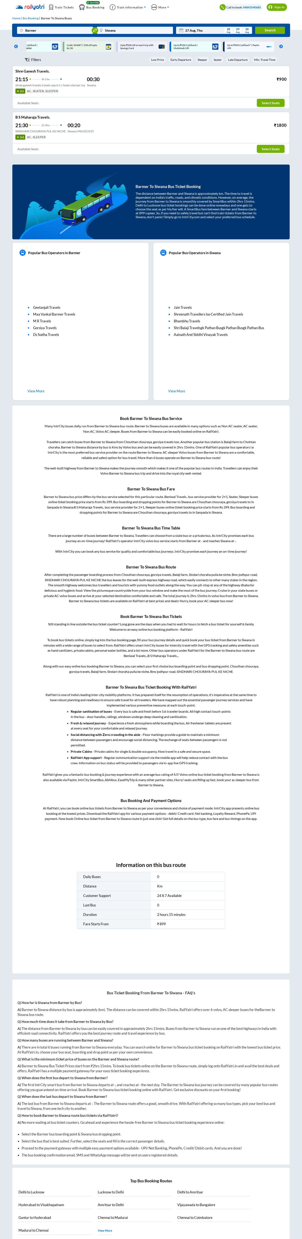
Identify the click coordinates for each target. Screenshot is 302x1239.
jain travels (183, 307)
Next (280, 47)
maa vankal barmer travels (54, 314)
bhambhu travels (187, 321)
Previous (15, 47)
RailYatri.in (30, 1052)
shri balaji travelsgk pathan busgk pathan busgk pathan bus (219, 328)
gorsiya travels (44, 328)
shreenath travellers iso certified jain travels (208, 314)
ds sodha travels (46, 334)
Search (270, 30)
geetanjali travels (46, 307)
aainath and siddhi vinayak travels (201, 334)
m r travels (42, 321)
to (31, 1192)
